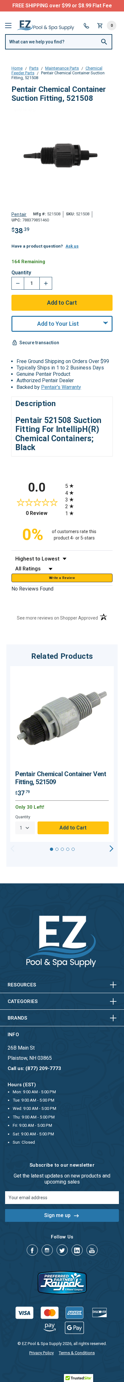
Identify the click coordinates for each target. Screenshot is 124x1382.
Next (111, 848)
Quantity (21, 273)
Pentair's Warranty (61, 387)
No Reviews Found (32, 589)
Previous (12, 848)
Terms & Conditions (77, 1352)
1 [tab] (51, 849)
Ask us (72, 246)
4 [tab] (67, 849)
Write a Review (62, 578)
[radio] (89, 486)
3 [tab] (62, 849)
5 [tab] (73, 849)
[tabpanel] (62, 754)
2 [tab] (57, 849)
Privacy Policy (41, 1352)
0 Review (44, 513)
